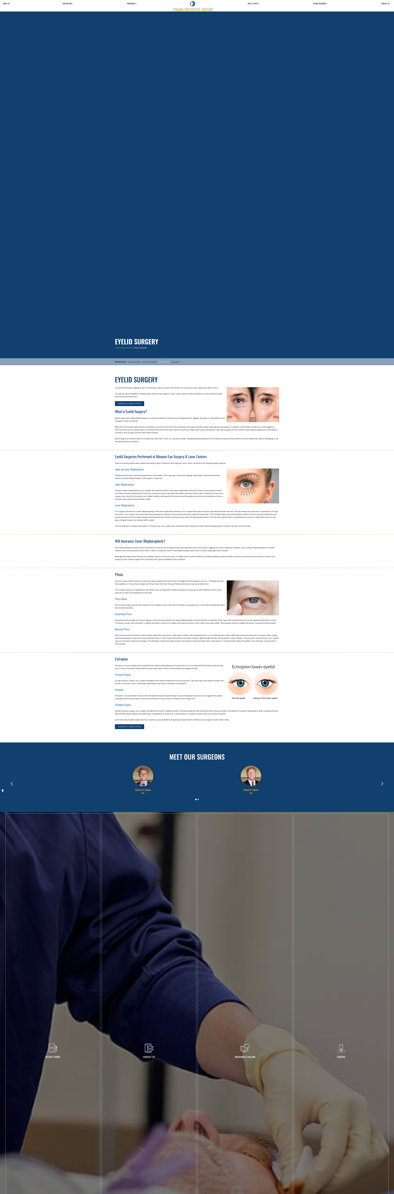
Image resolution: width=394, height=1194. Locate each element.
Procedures (131, 3)
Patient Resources (319, 3)
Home (192, 3)
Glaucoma (175, 362)
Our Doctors (67, 3)
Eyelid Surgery (164, 362)
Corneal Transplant (149, 362)
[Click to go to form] (178, 9)
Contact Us (385, 3)
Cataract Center (134, 362)
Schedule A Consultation (129, 403)
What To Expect (253, 3)
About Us (6, 3)
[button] (2, 790)
